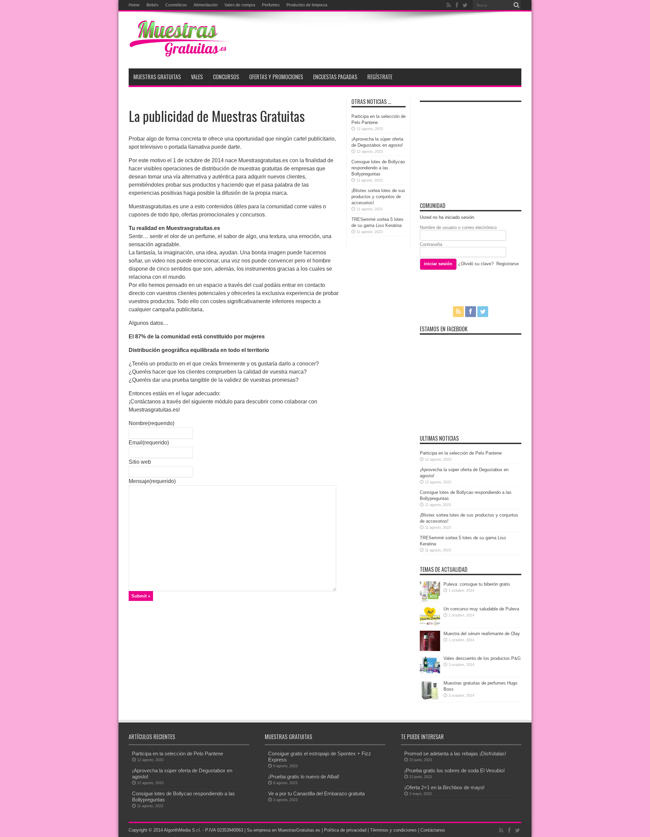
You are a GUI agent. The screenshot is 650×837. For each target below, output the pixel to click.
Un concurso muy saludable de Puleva (481, 608)
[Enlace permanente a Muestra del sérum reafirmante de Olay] (430, 649)
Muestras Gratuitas (157, 77)
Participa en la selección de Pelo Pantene (461, 453)
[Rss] (448, 5)
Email (149, 442)
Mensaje (152, 481)
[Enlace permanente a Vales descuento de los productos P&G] (430, 674)
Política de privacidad (345, 830)
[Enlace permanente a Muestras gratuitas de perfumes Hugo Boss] (430, 699)
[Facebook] (456, 5)
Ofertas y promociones (276, 77)
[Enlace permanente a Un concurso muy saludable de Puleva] (430, 624)
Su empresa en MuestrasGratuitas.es (283, 830)
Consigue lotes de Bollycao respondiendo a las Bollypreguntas (378, 167)
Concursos (226, 77)
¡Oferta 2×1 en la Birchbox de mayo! (444, 787)
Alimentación (206, 5)
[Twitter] (464, 5)
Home (134, 5)
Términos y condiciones (393, 830)
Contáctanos (432, 830)
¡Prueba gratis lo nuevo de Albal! (303, 776)
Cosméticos (176, 5)
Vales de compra (239, 5)
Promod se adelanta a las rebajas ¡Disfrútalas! (455, 753)
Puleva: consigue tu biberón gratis (476, 584)
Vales (197, 77)
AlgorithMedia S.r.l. (182, 830)
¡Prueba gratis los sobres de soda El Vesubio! (454, 770)
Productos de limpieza (306, 5)
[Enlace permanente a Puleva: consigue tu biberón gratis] (430, 600)
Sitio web (140, 462)
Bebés (152, 5)
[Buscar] (516, 5)
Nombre (151, 423)
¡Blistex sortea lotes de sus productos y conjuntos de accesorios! (378, 196)
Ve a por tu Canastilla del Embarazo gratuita (316, 793)
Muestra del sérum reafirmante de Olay (481, 633)
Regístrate (379, 77)
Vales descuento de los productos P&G (482, 658)
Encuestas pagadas (335, 77)
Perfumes (271, 5)
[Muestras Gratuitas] (179, 51)
